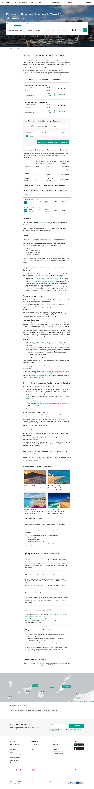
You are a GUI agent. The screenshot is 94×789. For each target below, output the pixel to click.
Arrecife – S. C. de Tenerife (33, 710)
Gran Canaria (29, 428)
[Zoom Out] (92, 699)
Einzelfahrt (9, 23)
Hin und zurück (17, 23)
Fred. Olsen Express (31, 347)
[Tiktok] (78, 769)
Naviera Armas (39, 342)
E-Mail (51, 724)
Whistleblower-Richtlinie (53, 781)
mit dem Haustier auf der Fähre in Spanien (41, 375)
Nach (29, 28)
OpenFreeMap (74, 701)
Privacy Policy (76, 729)
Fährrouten (22, 48)
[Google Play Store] (79, 744)
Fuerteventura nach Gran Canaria (48, 278)
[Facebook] (71, 769)
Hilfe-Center (56, 747)
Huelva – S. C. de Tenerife (50, 710)
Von (9, 28)
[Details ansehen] (16, 729)
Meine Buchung (56, 2)
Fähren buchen (13, 48)
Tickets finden (61, 94)
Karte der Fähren (41, 663)
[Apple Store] (79, 748)
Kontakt (55, 749)
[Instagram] (75, 769)
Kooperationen (35, 747)
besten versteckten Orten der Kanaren (53, 407)
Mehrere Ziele (26, 23)
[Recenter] (92, 694)
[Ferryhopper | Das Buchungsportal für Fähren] (6, 2)
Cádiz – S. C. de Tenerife (17, 710)
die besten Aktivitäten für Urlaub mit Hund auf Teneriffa (51, 403)
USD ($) (78, 2)
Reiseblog (13, 747)
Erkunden (38, 2)
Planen (31, 2)
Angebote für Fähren (44, 222)
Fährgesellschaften (15, 757)
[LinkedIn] (82, 769)
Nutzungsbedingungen (25, 781)
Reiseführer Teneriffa (39, 401)
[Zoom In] (92, 696)
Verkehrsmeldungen (58, 753)
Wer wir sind (34, 744)
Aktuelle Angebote (22, 2)
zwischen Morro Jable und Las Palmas (43, 281)
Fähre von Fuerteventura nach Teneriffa (36, 48)
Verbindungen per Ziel (16, 755)
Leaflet (69, 701)
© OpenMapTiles (80, 701)
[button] (39, 190)
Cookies (34, 781)
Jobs (32, 749)
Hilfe (64, 2)
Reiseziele (13, 749)
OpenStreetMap (91, 701)
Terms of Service (53, 730)
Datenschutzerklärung (42, 781)
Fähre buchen (14, 763)
